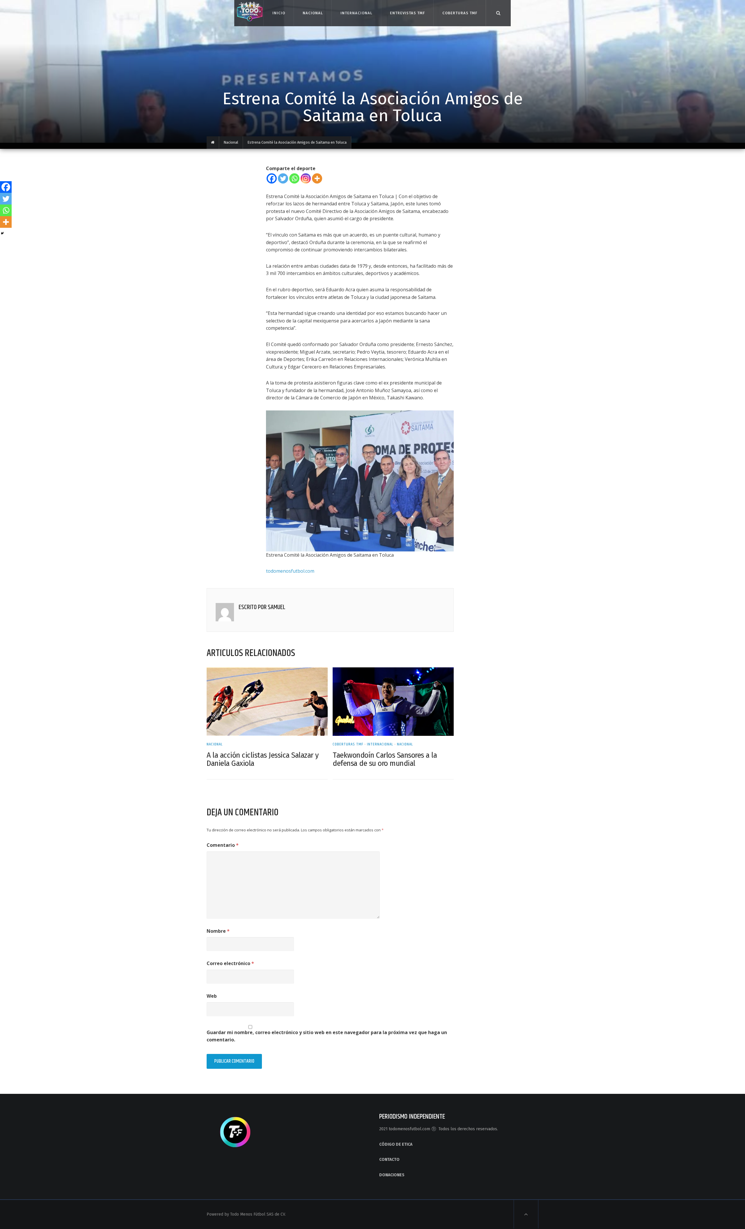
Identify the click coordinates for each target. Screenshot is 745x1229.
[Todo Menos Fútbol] (248, 10)
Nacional (312, 13)
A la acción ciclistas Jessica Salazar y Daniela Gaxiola (263, 759)
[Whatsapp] (294, 178)
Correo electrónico (230, 963)
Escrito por (253, 607)
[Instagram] (306, 178)
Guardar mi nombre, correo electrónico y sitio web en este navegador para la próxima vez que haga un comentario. (327, 1036)
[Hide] (2, 233)
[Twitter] (283, 178)
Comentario (223, 845)
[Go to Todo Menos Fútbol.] (213, 142)
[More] (317, 178)
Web (212, 996)
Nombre (218, 931)
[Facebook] (272, 178)
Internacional (356, 13)
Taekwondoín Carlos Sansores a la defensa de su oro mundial (385, 759)
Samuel (276, 607)
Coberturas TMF (459, 13)
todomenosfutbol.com (290, 571)
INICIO (278, 13)
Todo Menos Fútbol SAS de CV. (258, 1214)
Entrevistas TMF (407, 13)
